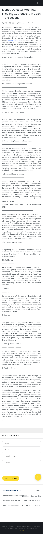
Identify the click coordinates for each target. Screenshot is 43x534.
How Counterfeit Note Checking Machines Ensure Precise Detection (12, 505)
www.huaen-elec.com (17, 528)
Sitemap (21, 530)
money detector (14, 40)
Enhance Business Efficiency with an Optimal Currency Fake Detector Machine (32, 496)
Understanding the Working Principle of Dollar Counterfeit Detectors (16, 495)
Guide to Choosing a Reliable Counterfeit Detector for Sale (32, 505)
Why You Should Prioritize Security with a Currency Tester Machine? (32, 501)
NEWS (38, 490)
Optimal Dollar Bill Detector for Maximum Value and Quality (12, 501)
